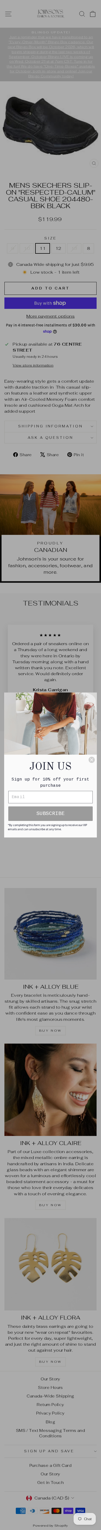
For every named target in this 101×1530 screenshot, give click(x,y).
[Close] (92, 760)
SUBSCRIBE (50, 814)
